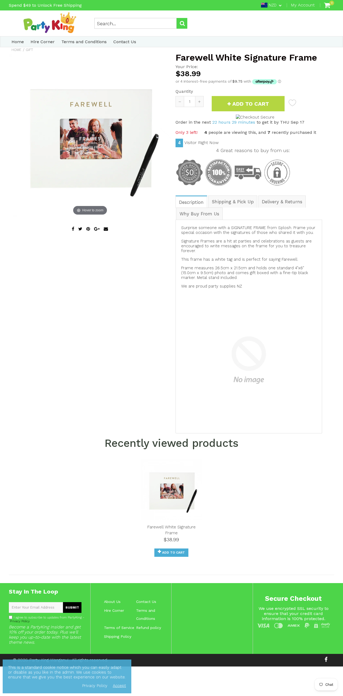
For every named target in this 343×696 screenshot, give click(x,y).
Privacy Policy (19, 621)
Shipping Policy (117, 636)
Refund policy (148, 627)
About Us (112, 601)
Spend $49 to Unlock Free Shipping (45, 5)
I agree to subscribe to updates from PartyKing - (46, 619)
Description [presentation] (191, 202)
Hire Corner (43, 41)
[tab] (192, 202)
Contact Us (124, 41)
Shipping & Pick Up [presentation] (233, 201)
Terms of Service (119, 627)
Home (18, 41)
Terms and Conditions (84, 41)
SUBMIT (72, 607)
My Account (303, 5)
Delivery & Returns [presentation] (282, 201)
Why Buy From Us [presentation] (199, 213)
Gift (29, 50)
